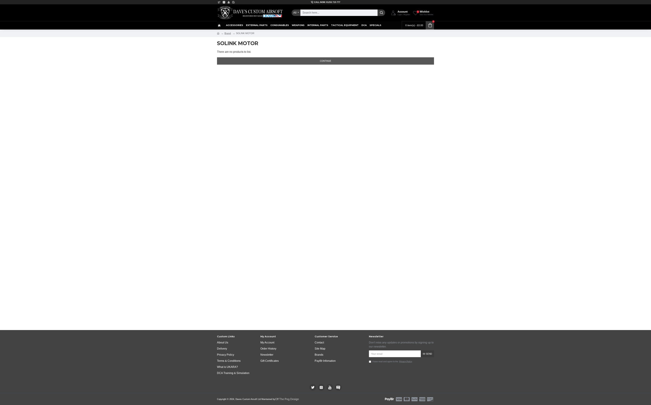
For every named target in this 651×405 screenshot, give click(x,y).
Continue (325, 61)
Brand (227, 33)
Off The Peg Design (287, 399)
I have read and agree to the (392, 361)
